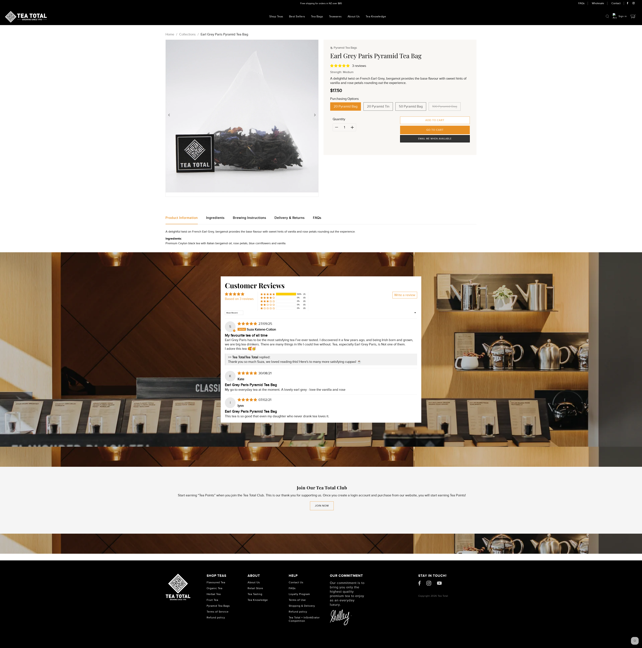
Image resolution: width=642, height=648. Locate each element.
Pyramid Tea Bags (218, 606)
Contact (616, 3)
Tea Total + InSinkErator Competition (304, 619)
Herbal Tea (214, 594)
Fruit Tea (212, 600)
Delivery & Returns (290, 218)
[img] (248, 324)
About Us (354, 16)
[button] (169, 115)
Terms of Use (297, 600)
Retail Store (255, 588)
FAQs (581, 3)
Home (170, 34)
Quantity (339, 119)
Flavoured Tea (216, 582)
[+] (352, 127)
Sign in (623, 16)
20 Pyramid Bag (345, 106)
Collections (187, 34)
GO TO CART (435, 130)
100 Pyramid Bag (444, 106)
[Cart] (633, 16)
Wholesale (598, 3)
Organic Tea (214, 588)
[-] (336, 127)
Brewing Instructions (249, 218)
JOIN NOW (322, 505)
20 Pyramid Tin (378, 106)
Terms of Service (218, 611)
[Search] (607, 16)
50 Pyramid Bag (411, 106)
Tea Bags (317, 16)
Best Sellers (297, 16)
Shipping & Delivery (302, 606)
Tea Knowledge (258, 600)
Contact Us (296, 582)
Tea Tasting (255, 594)
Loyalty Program (299, 594)
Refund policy (216, 617)
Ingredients (215, 218)
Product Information (182, 218)
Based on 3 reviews (239, 299)
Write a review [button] (404, 295)
